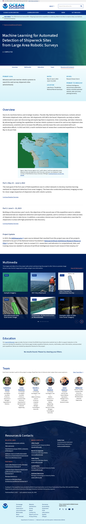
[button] (38, 321)
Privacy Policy (33, 516)
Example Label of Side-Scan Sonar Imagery (67, 316)
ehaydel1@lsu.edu (36, 447)
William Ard (78, 388)
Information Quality (45, 513)
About (31, 510)
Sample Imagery (10, 293)
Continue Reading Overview (10, 197)
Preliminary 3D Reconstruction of (43, 316)
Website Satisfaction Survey (32, 506)
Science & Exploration (19, 507)
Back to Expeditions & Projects (13, 25)
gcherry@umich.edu (37, 462)
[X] (63, 509)
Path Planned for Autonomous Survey (66, 292)
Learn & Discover (10, 342)
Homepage (19, 504)
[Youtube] (69, 509)
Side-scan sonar (9, 446)
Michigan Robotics (10, 476)
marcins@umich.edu (37, 455)
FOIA (43, 510)
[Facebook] (60, 509)
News (17, 514)
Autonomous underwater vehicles (15, 443)
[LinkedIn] (72, 509)
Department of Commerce (27, 520)
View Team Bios (77, 372)
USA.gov (44, 516)
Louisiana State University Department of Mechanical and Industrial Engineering (16, 472)
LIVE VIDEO (7, 17)
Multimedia (19, 512)
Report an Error (33, 514)
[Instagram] (66, 509)
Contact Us (32, 512)
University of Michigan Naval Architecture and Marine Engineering (15, 480)
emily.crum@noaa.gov (63, 446)
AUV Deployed (39, 293)
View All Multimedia (76, 268)
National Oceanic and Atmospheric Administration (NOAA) (50, 520)
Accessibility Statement (45, 507)
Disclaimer (45, 504)
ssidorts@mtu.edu (36, 478)
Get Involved (19, 516)
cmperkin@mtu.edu (37, 470)
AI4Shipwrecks (16, 238)
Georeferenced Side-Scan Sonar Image (11, 316)
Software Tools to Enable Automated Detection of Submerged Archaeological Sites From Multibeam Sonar (16, 456)
